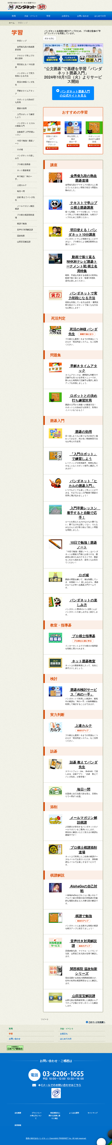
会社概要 (17, 1113)
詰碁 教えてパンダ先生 (25, 198)
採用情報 (17, 1125)
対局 (13, 15)
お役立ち (65, 15)
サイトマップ (92, 1113)
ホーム (11, 22)
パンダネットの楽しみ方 (24, 156)
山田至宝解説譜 (23, 241)
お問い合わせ (83, 15)
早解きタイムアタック (24, 92)
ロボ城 (20, 149)
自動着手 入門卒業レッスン (25, 133)
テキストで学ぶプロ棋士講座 (24, 57)
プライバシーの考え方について (36, 1115)
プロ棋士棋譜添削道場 (24, 216)
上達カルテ (22, 185)
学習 (48, 15)
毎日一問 (21, 191)
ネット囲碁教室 (23, 170)
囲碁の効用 (22, 108)
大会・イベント (31, 15)
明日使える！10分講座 (25, 65)
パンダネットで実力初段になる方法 (24, 74)
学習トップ (22, 40)
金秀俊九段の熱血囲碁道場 (24, 48)
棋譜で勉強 (22, 223)
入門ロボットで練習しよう (24, 115)
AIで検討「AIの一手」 (23, 177)
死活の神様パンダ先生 (24, 83)
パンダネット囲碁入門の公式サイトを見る (75, 93)
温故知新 (21, 235)
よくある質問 (74, 1113)
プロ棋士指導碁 (23, 164)
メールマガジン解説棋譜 (24, 207)
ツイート (45, 1019)
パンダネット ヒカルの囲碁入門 (25, 124)
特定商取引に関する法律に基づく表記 (54, 1115)
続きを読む (49, 38)
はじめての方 (100, 15)
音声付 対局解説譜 (25, 229)
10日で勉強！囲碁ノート (25, 142)
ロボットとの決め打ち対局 (24, 100)
